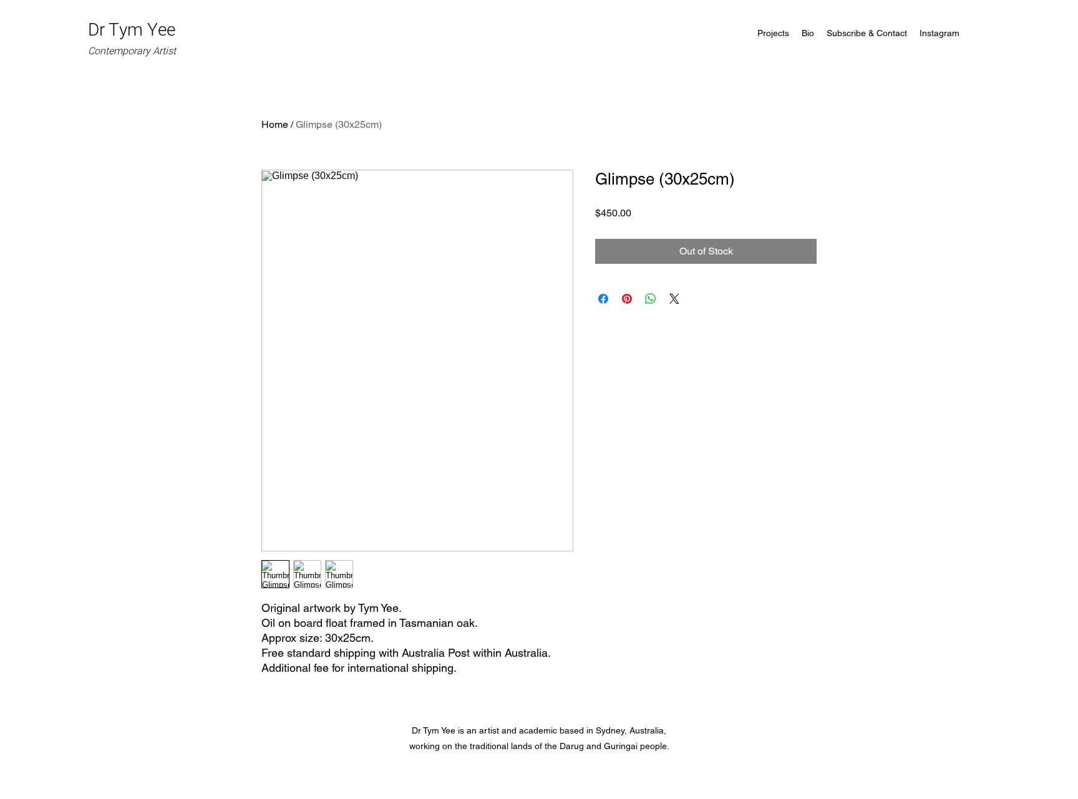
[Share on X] (674, 298)
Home (274, 124)
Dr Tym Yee (134, 38)
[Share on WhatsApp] (650, 298)
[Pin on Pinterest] (626, 298)
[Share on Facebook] (603, 298)
